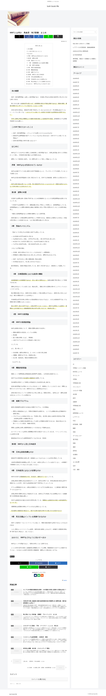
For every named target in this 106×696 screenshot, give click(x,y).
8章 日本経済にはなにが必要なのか (37, 79)
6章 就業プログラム (33, 72)
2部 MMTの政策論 (34, 65)
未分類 (12, 556)
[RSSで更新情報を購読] (42, 575)
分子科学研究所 (77, 55)
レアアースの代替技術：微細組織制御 (84, 47)
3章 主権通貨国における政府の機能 (38, 63)
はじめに (30, 53)
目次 (36, 45)
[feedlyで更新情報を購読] (38, 575)
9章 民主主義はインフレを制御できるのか (39, 81)
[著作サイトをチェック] (35, 575)
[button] (58, 36)
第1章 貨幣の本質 (33, 58)
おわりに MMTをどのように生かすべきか (39, 83)
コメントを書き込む (38, 679)
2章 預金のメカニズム (34, 60)
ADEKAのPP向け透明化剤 (80, 51)
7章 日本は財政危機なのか (35, 76)
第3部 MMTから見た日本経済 (36, 74)
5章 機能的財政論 (33, 70)
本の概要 (30, 49)
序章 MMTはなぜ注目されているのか (38, 56)
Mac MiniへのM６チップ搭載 (81, 43)
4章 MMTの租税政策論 (34, 67)
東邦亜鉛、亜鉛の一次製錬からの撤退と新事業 (84, 60)
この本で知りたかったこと (35, 51)
